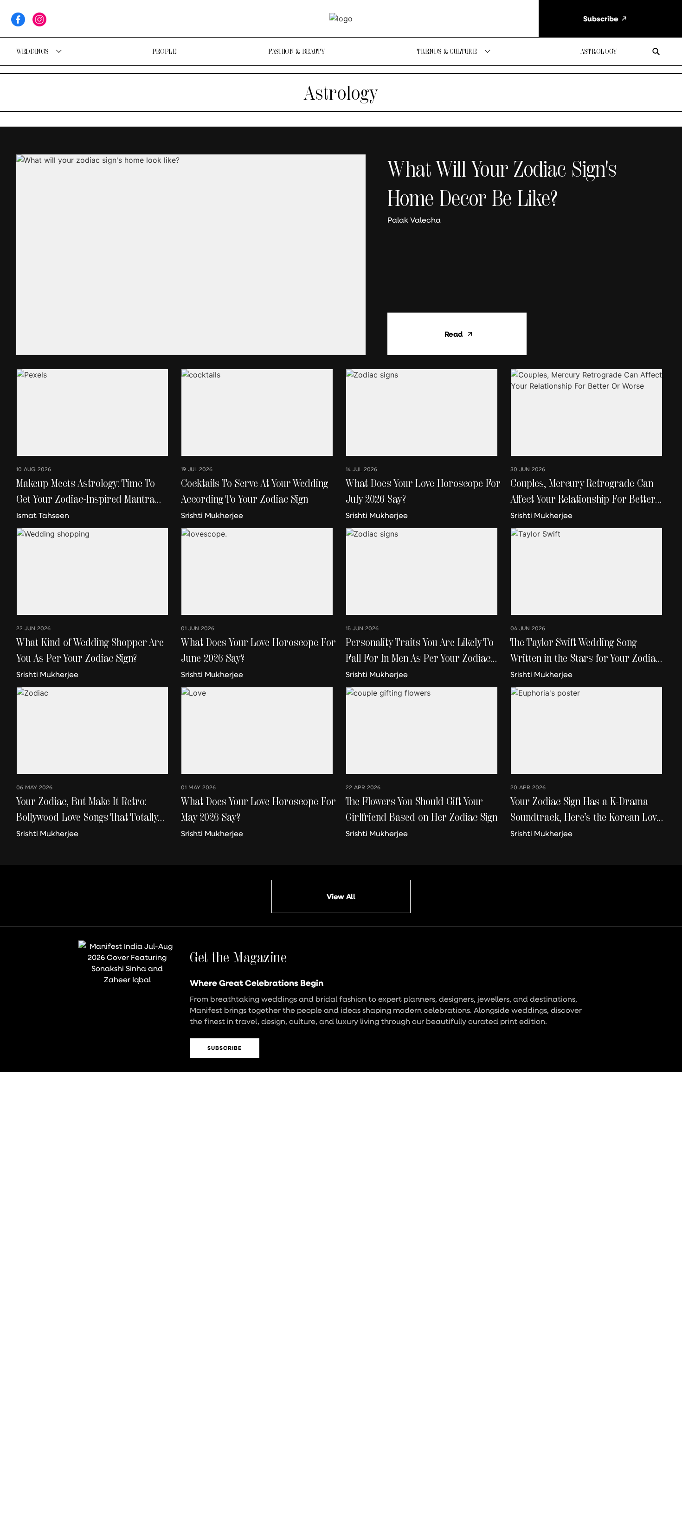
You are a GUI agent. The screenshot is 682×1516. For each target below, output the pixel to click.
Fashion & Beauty (296, 51)
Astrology (598, 51)
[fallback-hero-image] (191, 254)
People (164, 51)
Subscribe (224, 1048)
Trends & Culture (447, 51)
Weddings (32, 51)
